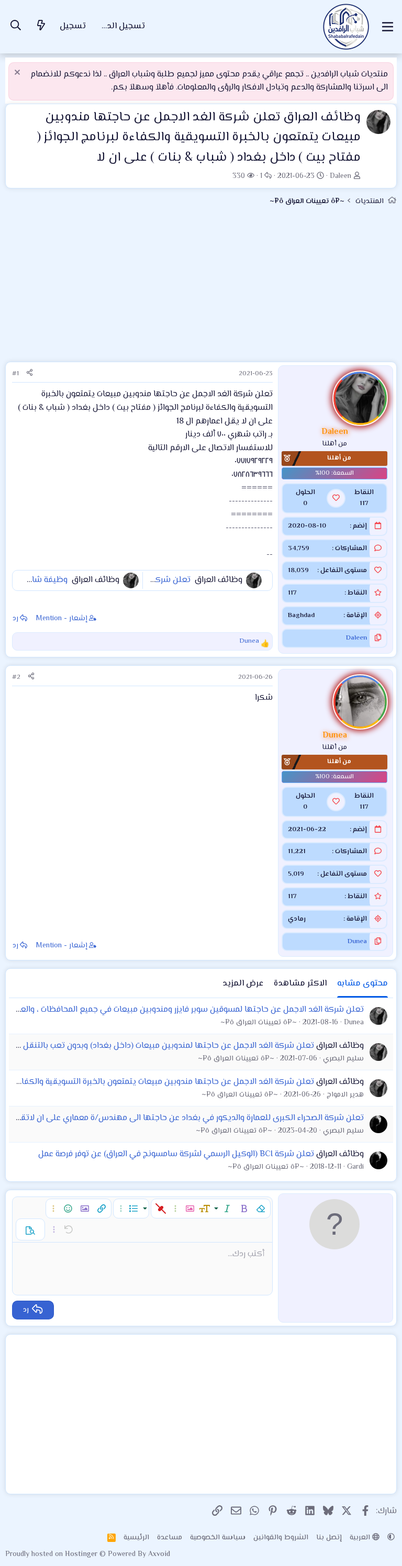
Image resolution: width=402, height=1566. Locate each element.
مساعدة (169, 1537)
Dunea (357, 941)
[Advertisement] (201, 288)
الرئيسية (136, 1537)
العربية (361, 1537)
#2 (16, 677)
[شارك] (30, 374)
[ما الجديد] (41, 27)
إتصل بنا (329, 1537)
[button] (261, 1208)
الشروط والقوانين (280, 1537)
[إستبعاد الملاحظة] (18, 73)
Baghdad (301, 615)
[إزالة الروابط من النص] (161, 1208)
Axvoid (159, 1554)
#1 (15, 373)
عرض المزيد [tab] (242, 983)
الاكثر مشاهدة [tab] (300, 983)
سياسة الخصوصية (217, 1537)
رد (15, 618)
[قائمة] (387, 26)
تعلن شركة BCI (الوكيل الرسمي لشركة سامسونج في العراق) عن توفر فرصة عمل (176, 1154)
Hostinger (82, 1554)
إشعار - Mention (61, 618)
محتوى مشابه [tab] (362, 983)
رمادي (297, 919)
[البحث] (16, 27)
